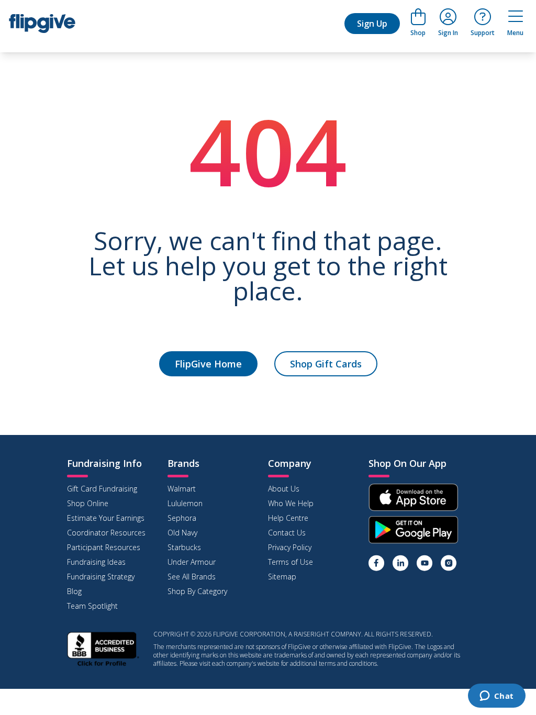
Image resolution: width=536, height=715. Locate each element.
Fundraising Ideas (96, 562)
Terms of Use (290, 562)
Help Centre (288, 518)
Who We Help (291, 503)
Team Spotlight (92, 606)
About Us (283, 489)
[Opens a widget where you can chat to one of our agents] (496, 697)
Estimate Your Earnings (105, 518)
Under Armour (192, 562)
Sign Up (372, 23)
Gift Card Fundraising (102, 489)
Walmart (182, 489)
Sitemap (282, 577)
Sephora (182, 518)
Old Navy (182, 533)
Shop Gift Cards (326, 364)
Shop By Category (197, 591)
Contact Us (287, 533)
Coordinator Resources (106, 533)
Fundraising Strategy (101, 577)
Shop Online (87, 503)
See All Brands (192, 577)
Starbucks (184, 547)
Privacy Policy (289, 547)
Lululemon (185, 503)
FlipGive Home (208, 364)
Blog (74, 591)
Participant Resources (103, 547)
